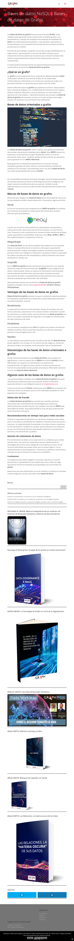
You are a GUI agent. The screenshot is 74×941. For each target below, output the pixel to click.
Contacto (42, 919)
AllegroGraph (14, 241)
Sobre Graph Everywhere (15, 927)
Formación (42, 917)
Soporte (41, 915)
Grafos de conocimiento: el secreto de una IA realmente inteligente (29, 496)
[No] (72, 936)
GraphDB (12, 262)
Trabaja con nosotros (14, 925)
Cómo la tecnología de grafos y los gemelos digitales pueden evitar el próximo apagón (35, 502)
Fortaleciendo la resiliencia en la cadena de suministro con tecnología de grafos (33, 499)
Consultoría (43, 913)
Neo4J (10, 204)
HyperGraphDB (40, 285)
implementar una (51, 384)
